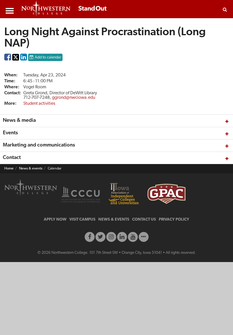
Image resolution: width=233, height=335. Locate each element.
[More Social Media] (144, 237)
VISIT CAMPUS (82, 219)
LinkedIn (23, 58)
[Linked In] (122, 237)
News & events (30, 168)
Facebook (7, 58)
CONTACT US (144, 219)
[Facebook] (90, 237)
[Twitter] (100, 237)
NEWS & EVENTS (113, 219)
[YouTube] (133, 237)
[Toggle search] (225, 9)
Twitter (15, 61)
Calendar (54, 168)
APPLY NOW (55, 219)
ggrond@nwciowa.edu (73, 97)
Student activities (39, 103)
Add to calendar (48, 57)
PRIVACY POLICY (174, 219)
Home (9, 168)
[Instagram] (111, 237)
